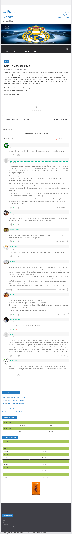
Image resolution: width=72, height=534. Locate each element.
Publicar (26, 51)
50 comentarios (25, 69)
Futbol (12, 47)
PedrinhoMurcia (15, 229)
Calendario (41, 47)
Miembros (5, 520)
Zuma (12, 160)
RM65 (4, 397)
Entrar (67, 12)
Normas (34, 51)
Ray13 (4, 409)
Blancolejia (13, 246)
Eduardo (17, 69)
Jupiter (12, 294)
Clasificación (51, 47)
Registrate (66, 15)
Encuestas (16, 51)
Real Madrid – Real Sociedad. (16, 397)
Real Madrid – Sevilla (60, 120)
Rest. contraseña (64, 17)
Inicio (6, 47)
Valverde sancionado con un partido (17, 120)
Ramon (12, 334)
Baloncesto (22, 47)
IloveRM (12, 261)
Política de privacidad (8, 527)
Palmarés (7, 51)
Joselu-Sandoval (15, 319)
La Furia (31, 47)
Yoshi (4, 400)
